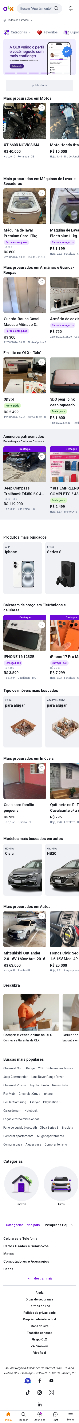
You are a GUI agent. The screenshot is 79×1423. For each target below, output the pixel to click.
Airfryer (34, 1102)
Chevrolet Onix (13, 1068)
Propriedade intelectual (39, 1319)
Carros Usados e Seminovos (26, 1246)
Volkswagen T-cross (60, 1068)
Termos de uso (39, 1306)
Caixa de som (12, 1110)
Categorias (19, 32)
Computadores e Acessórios (26, 1261)
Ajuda (40, 1292)
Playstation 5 (51, 1102)
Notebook (31, 1110)
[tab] (22, 1225)
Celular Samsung (14, 1102)
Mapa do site (39, 1326)
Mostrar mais (42, 1278)
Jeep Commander (15, 1076)
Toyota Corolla (39, 1085)
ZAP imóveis (39, 1346)
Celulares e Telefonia (20, 1239)
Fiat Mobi (9, 1093)
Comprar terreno (56, 1144)
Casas (8, 1269)
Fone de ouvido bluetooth (20, 1127)
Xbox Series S (49, 1127)
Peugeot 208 (34, 1068)
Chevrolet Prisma (14, 1085)
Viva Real (39, 1352)
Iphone (48, 1093)
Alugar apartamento (50, 1136)
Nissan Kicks (60, 1085)
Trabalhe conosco (39, 1333)
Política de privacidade (39, 1312)
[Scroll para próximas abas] (72, 1225)
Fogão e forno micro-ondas (21, 1119)
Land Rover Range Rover (47, 1076)
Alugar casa (33, 1144)
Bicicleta (67, 1127)
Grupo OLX (39, 1339)
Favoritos (51, 32)
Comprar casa (12, 1144)
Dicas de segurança (39, 1299)
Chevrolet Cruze (29, 1093)
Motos (8, 1254)
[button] (39, 8)
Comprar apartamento (18, 1136)
